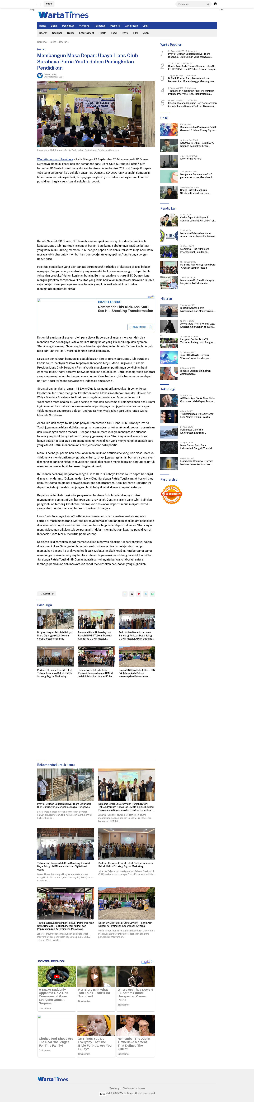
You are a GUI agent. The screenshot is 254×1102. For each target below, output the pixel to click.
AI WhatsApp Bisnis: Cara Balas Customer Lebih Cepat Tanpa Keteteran (197, 400)
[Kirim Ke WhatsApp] (152, 594)
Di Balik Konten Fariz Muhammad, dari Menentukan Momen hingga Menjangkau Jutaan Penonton (191, 80)
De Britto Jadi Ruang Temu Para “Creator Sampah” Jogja (197, 266)
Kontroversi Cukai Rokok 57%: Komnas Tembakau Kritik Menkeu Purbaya (197, 145)
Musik (146, 33)
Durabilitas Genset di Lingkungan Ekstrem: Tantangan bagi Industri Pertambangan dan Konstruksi (197, 431)
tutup (32, 9)
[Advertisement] (21, 60)
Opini (145, 25)
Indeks (49, 3)
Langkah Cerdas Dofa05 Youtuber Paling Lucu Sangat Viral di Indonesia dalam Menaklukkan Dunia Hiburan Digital (196, 341)
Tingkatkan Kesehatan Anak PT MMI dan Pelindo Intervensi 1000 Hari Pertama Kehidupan (191, 92)
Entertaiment (86, 33)
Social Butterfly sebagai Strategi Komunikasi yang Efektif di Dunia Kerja (194, 192)
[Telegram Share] (145, 594)
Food (114, 33)
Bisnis (54, 25)
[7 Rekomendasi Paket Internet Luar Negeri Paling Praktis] (169, 416)
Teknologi (99, 25)
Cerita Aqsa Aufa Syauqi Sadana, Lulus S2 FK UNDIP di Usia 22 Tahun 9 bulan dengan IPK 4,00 (192, 68)
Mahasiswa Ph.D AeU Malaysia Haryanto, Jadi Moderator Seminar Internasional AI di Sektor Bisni (197, 282)
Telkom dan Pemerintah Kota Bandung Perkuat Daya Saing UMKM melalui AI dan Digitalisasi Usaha (137, 635)
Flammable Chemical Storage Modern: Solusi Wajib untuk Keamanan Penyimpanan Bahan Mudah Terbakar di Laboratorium (198, 463)
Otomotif (115, 25)
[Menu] (39, 4)
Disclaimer (128, 1088)
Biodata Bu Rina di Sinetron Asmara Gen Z (195, 372)
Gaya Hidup (131, 25)
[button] (208, 4)
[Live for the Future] (169, 161)
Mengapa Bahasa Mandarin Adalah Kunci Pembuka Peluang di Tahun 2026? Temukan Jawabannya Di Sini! (198, 235)
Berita (42, 25)
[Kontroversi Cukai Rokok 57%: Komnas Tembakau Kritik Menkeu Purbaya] (169, 145)
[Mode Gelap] (215, 4)
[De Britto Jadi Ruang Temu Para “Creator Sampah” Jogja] (169, 267)
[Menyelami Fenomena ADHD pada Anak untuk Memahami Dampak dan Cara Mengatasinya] (169, 176)
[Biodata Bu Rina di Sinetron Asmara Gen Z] (169, 373)
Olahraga (84, 25)
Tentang (114, 1088)
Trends (70, 33)
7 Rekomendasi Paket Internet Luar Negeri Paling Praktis (197, 415)
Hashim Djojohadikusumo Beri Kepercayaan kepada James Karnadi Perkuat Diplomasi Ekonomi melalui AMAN (192, 105)
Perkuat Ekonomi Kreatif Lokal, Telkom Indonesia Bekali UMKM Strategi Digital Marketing (54, 673)
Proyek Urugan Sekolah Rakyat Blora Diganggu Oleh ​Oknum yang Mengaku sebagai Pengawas (55, 635)
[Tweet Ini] (131, 594)
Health (102, 33)
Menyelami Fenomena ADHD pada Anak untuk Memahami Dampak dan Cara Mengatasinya (198, 176)
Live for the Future (190, 158)
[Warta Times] (63, 14)
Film (135, 33)
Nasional (57, 33)
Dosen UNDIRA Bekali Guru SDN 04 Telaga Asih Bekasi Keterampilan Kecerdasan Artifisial (137, 673)
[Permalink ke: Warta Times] (40, 75)
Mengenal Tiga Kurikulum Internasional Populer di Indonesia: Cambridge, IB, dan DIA (196, 251)
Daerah (43, 33)
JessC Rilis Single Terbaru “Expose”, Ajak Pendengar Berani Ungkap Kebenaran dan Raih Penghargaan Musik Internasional (197, 357)
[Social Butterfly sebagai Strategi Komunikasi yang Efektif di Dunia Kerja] (169, 192)
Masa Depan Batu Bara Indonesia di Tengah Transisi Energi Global (196, 447)
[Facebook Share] (125, 594)
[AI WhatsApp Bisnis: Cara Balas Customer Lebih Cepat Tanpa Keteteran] (169, 400)
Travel (125, 33)
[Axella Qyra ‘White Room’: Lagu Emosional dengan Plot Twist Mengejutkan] (169, 326)
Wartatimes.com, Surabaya (55, 159)
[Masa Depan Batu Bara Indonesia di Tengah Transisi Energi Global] (169, 447)
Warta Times (50, 74)
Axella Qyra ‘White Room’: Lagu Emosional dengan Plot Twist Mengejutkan (197, 325)
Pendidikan (68, 25)
